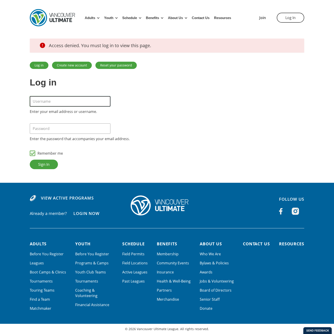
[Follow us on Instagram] (295, 211)
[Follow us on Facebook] (281, 211)
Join (262, 17)
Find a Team (40, 299)
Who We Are (210, 253)
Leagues (37, 263)
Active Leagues (134, 272)
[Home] (167, 205)
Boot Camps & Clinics (48, 272)
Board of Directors (216, 290)
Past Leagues (133, 281)
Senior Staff (210, 299)
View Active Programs (67, 198)
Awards (206, 272)
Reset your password (116, 65)
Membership (168, 253)
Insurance (165, 272)
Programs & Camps (92, 263)
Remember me (50, 153)
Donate (206, 308)
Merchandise (168, 299)
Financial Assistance (92, 304)
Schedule (129, 18)
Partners (164, 290)
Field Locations (135, 263)
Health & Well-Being (174, 281)
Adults (90, 18)
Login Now (86, 213)
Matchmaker (40, 308)
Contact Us (200, 18)
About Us (175, 18)
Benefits (152, 18)
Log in (39, 65)
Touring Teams (42, 290)
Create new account (72, 65)
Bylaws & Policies (214, 263)
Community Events (173, 263)
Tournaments (41, 281)
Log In (290, 17)
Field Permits (133, 253)
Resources (222, 18)
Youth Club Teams (90, 272)
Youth (108, 18)
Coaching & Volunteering (86, 293)
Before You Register (47, 253)
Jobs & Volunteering (217, 281)
